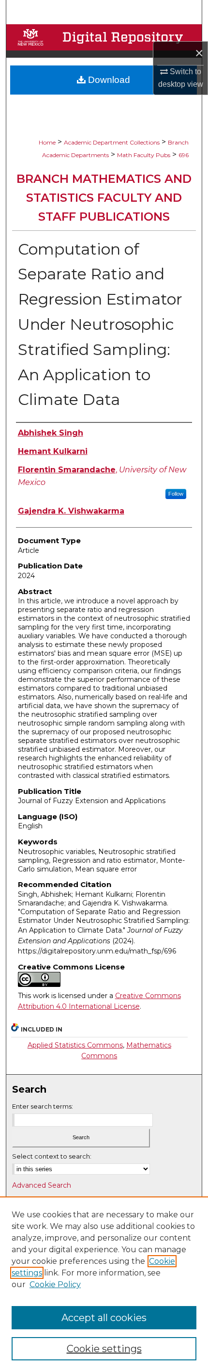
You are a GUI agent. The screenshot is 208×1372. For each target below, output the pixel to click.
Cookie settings (104, 1349)
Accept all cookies (104, 1318)
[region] (104, 1284)
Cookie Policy (55, 1284)
